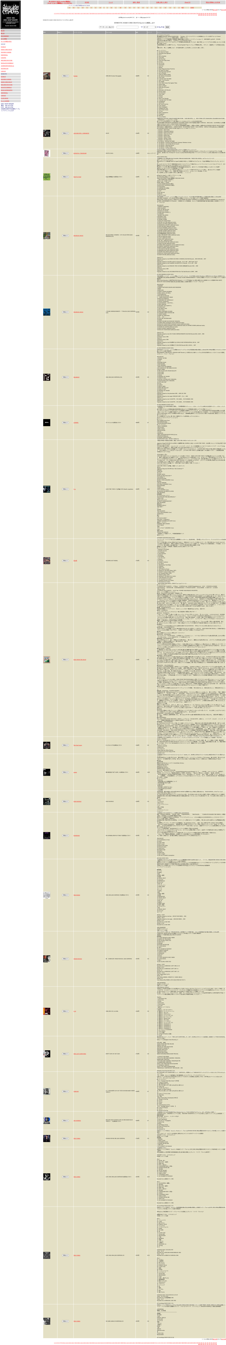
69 (153, 13)
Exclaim (75, 76)
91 (187, 13)
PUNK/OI (3, 47)
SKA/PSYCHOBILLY (6, 87)
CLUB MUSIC (4, 98)
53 (128, 13)
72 (158, 13)
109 (201, 15)
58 (136, 13)
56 (133, 13)
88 (182, 13)
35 (101, 13)
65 (147, 13)
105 (212, 13)
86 (179, 13)
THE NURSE (77, 895)
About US (187, 2)
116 (216, 15)
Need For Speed (77, 176)
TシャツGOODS (5, 101)
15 (70, 13)
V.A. (75, 489)
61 (141, 13)
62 (142, 13)
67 (150, 13)
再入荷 (2, 33)
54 (130, 13)
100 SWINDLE (77, 1120)
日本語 (192, 7)
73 (159, 13)
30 (93, 13)
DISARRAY (76, 377)
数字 (183, 7)
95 (193, 13)
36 (102, 13)
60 (139, 13)
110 (203, 15)
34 (99, 13)
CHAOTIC (3, 57)
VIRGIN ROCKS (78, 958)
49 (122, 13)
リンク (111, 2)
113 (209, 15)
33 (98, 13)
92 (188, 13)
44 (115, 13)
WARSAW (76, 1091)
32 (96, 13)
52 (127, 13)
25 (86, 13)
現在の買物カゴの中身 (213, 2)
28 (90, 13)
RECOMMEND (5, 36)
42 (112, 13)
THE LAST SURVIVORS (80, 1053)
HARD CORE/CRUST (6, 49)
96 (194, 13)
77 (165, 13)
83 (174, 13)
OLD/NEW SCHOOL (6, 52)
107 (216, 13)
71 (156, 13)
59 (138, 13)
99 (199, 13)
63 (144, 13)
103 (207, 13)
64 (145, 13)
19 (76, 13)
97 (196, 13)
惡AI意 (75, 560)
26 (87, 13)
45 (116, 13)
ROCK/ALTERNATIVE (6, 90)
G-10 (75, 1011)
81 (171, 13)
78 (167, 13)
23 (83, 13)
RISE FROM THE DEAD (80, 659)
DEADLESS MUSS (78, 235)
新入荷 (2, 30)
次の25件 (223, 9)
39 (107, 13)
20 (78, 13)
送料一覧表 (136, 2)
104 (209, 13)
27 (89, 13)
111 (205, 15)
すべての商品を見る (6, 41)
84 (176, 13)
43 (113, 13)
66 (148, 13)
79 (168, 13)
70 (154, 13)
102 (205, 13)
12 (66, 13)
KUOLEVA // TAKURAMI (80, 153)
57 (135, 13)
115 (214, 15)
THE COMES (77, 1138)
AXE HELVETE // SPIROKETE (81, 133)
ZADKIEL (76, 422)
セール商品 (4, 38)
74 (161, 13)
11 (64, 13)
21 (80, 13)
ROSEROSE (77, 835)
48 (121, 13)
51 (125, 13)
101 (203, 13)
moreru (75, 772)
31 (95, 13)
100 (201, 13)
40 (109, 13)
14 (69, 13)
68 (151, 13)
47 (119, 13)
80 (170, 13)
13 (67, 13)
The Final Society (78, 745)
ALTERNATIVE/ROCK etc (7, 65)
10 (63, 13)
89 (184, 13)
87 (181, 13)
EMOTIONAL (4, 55)
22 (81, 13)
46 (118, 13)
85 (177, 13)
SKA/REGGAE (4, 68)
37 (104, 13)
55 (132, 13)
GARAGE (3, 71)
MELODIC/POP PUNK (6, 60)
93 (190, 13)
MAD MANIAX (77, 801)
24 (84, 13)
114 (212, 15)
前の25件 (215, 9)
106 (214, 13)
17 (73, 13)
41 (110, 13)
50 (124, 13)
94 (191, 13)
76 (164, 13)
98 (197, 13)
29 (92, 13)
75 (162, 13)
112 (207, 15)
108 (199, 15)
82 (173, 13)
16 (72, 13)
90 (185, 13)
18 (75, 13)
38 (106, 13)
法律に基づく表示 (161, 2)
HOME (87, 2)
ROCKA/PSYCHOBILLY (7, 63)
